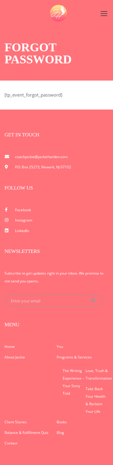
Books (62, 422)
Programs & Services (74, 357)
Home (10, 346)
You (60, 346)
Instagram (23, 220)
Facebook (23, 209)
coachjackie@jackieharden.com (41, 156)
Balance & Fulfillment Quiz (27, 432)
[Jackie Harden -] (59, 13)
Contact (11, 443)
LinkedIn (22, 230)
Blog (60, 432)
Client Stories (16, 422)
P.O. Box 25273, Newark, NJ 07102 (43, 167)
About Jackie (15, 357)
